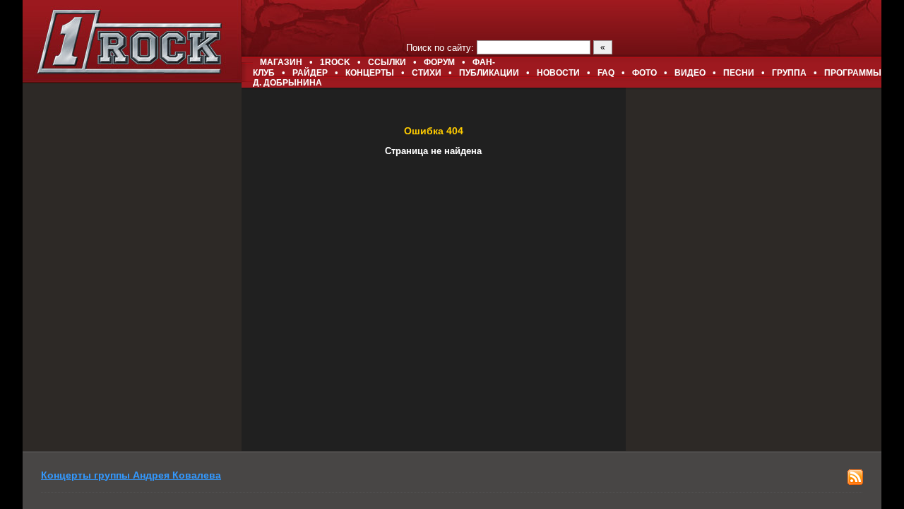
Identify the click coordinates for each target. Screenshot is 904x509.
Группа (789, 73)
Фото (644, 73)
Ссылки (387, 62)
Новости (558, 73)
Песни (738, 73)
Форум (439, 62)
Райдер (310, 73)
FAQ (605, 73)
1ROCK (335, 62)
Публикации (489, 73)
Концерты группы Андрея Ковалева (131, 475)
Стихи (426, 73)
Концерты (369, 73)
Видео (690, 73)
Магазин (281, 62)
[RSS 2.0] (855, 481)
